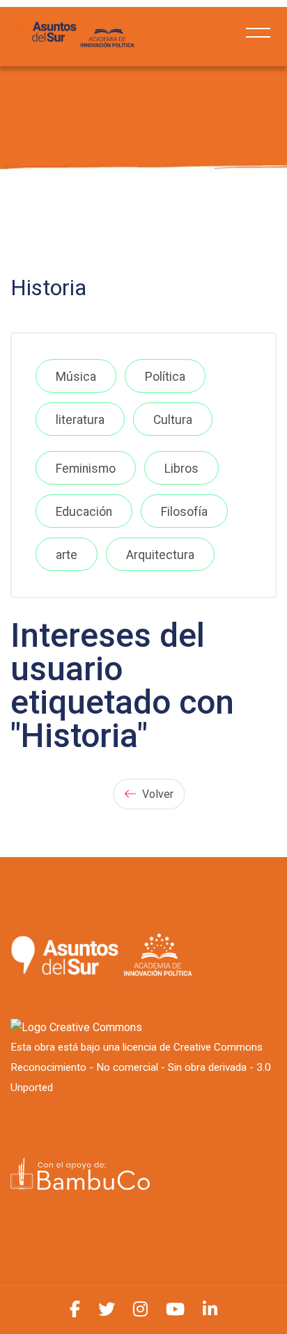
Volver (156, 794)
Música (76, 377)
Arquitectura (160, 555)
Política (165, 377)
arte (66, 555)
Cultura (172, 420)
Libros (181, 469)
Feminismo (86, 469)
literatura (80, 420)
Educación (84, 512)
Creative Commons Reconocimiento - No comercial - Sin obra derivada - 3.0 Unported (140, 1067)
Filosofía (184, 512)
